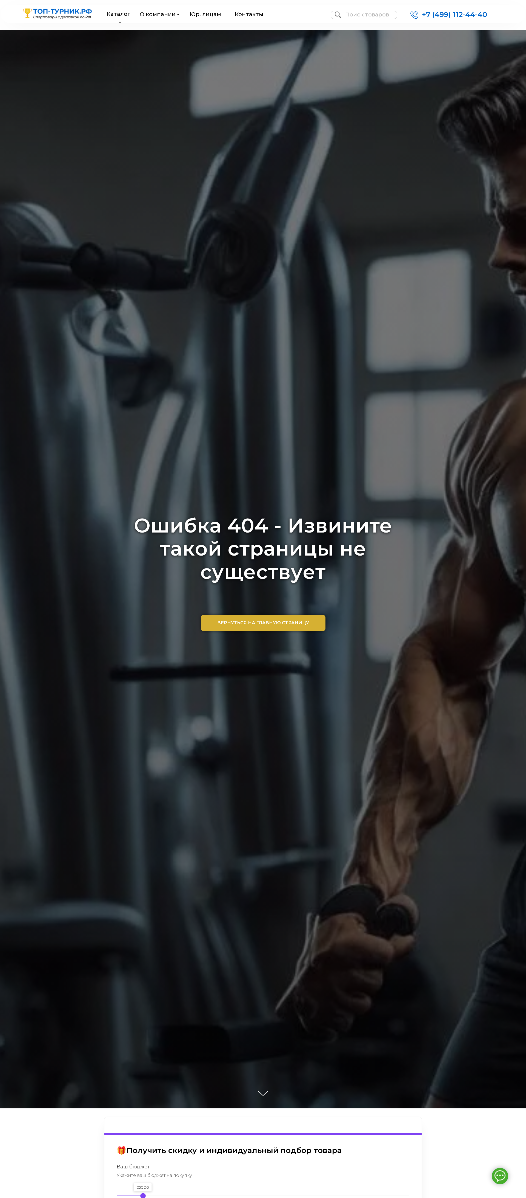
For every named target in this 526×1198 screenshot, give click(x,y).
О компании (158, 14)
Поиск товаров (367, 14)
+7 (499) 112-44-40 (454, 14)
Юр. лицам (205, 14)
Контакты (249, 14)
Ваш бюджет (133, 1167)
